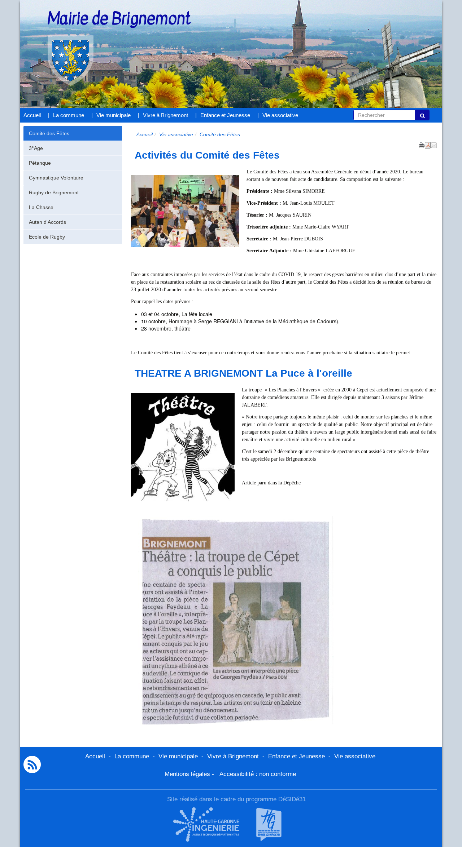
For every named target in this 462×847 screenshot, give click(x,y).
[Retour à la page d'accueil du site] (60, 49)
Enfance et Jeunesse (225, 115)
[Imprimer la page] (421, 144)
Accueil (32, 115)
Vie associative (280, 115)
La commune (68, 115)
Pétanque (40, 163)
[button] (434, 144)
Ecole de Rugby (47, 237)
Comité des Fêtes (49, 133)
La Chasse (41, 207)
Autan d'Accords (47, 222)
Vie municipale (113, 115)
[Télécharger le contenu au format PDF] (427, 144)
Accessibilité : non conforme (257, 774)
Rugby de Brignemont (54, 192)
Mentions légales (187, 774)
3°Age (36, 148)
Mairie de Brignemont (119, 19)
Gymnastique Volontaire (56, 178)
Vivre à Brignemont (165, 115)
